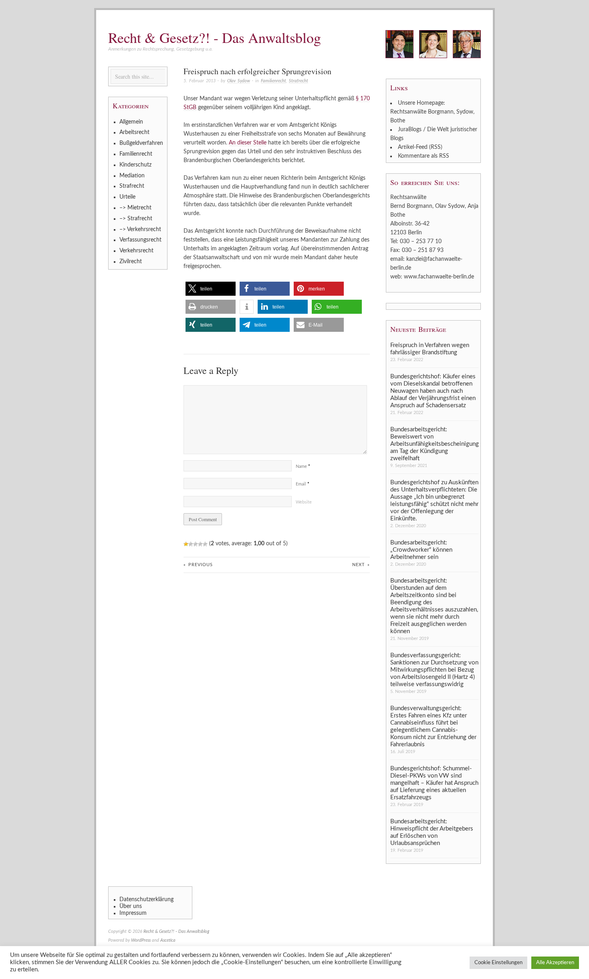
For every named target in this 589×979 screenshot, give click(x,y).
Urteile (127, 197)
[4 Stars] (200, 544)
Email (302, 484)
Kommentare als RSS (423, 156)
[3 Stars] (195, 544)
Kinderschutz (135, 165)
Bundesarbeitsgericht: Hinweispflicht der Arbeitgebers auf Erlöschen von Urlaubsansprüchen (431, 832)
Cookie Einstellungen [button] (498, 962)
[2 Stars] (190, 544)
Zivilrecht (130, 261)
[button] (211, 289)
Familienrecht (273, 81)
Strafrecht (298, 81)
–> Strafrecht (135, 218)
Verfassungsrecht (140, 240)
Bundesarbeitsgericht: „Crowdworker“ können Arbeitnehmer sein (421, 550)
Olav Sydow (238, 81)
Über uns (130, 906)
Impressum (133, 913)
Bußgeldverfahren (141, 143)
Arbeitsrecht (134, 132)
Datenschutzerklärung (146, 899)
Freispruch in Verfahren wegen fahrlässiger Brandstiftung (429, 348)
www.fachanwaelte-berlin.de (439, 277)
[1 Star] (186, 544)
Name (303, 466)
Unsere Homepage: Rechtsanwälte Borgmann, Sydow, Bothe (432, 112)
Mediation (132, 176)
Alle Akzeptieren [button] (555, 962)
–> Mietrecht (135, 208)
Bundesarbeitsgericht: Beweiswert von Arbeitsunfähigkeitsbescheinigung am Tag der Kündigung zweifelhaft (434, 444)
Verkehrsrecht (136, 251)
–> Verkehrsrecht (140, 229)
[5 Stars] (205, 544)
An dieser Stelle (247, 143)
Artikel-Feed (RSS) (420, 147)
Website (304, 502)
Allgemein (131, 122)
